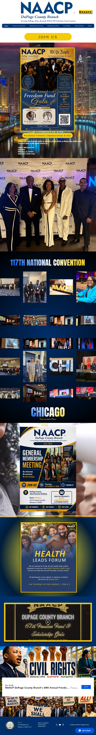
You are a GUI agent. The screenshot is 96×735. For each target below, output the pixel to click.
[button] (37, 687)
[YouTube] (60, 725)
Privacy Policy (42, 724)
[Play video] (48, 622)
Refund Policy (41, 726)
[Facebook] (63, 725)
